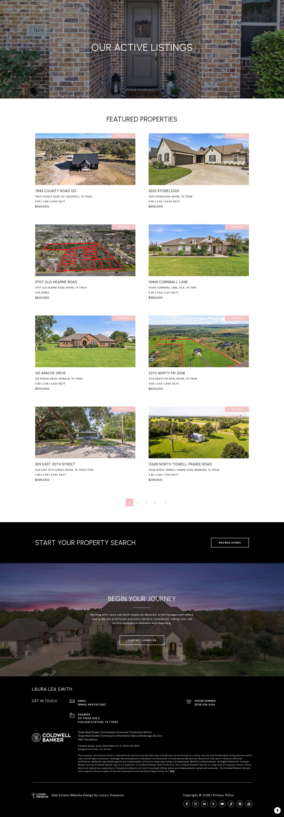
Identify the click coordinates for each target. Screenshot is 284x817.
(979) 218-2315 (205, 704)
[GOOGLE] (240, 804)
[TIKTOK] (231, 804)
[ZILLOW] (249, 804)
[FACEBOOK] (186, 804)
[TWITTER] (213, 804)
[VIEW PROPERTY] (85, 169)
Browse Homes (230, 542)
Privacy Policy (223, 795)
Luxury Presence (111, 795)
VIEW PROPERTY (85, 172)
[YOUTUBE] (222, 804)
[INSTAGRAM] (195, 804)
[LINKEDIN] (204, 804)
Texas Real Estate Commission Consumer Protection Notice (115, 732)
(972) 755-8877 (131, 746)
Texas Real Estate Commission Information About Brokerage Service (120, 735)
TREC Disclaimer (88, 739)
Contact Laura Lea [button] (142, 640)
